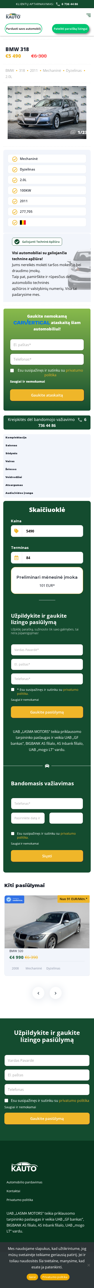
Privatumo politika (20, 1200)
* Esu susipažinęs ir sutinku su (47, 692)
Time (52, 826)
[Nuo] (88, 1265)
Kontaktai (13, 1191)
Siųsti (47, 855)
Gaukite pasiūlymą (47, 712)
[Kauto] (13, 16)
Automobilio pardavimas (24, 1182)
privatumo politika (74, 1100)
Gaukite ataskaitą (47, 395)
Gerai (32, 1277)
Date (14, 826)
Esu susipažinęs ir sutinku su (50, 372)
